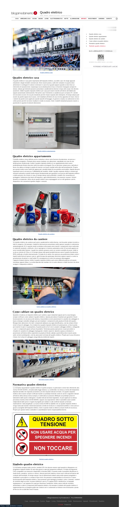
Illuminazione (77, 501)
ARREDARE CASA (25, 18)
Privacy (3, 505)
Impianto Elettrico (54, 15)
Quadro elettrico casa (95, 34)
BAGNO (41, 18)
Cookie (8, 505)
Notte (70, 501)
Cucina (42, 501)
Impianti (85, 501)
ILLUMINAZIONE (74, 18)
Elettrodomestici (62, 501)
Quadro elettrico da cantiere (97, 38)
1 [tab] (46, 69)
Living (53, 501)
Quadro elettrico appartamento (98, 36)
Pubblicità (67, 504)
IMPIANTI (46, 15)
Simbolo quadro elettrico (97, 46)
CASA (17, 18)
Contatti (109, 18)
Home (41, 15)
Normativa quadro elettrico (97, 43)
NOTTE (66, 18)
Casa (26, 501)
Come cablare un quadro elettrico (98, 41)
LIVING (47, 18)
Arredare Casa (34, 501)
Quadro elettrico (66, 15)
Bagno (48, 501)
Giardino (101, 501)
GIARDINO (101, 18)
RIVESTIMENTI (92, 18)
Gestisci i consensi (17, 505)
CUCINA (34, 18)
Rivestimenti (93, 501)
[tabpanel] (46, 51)
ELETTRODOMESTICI (56, 18)
